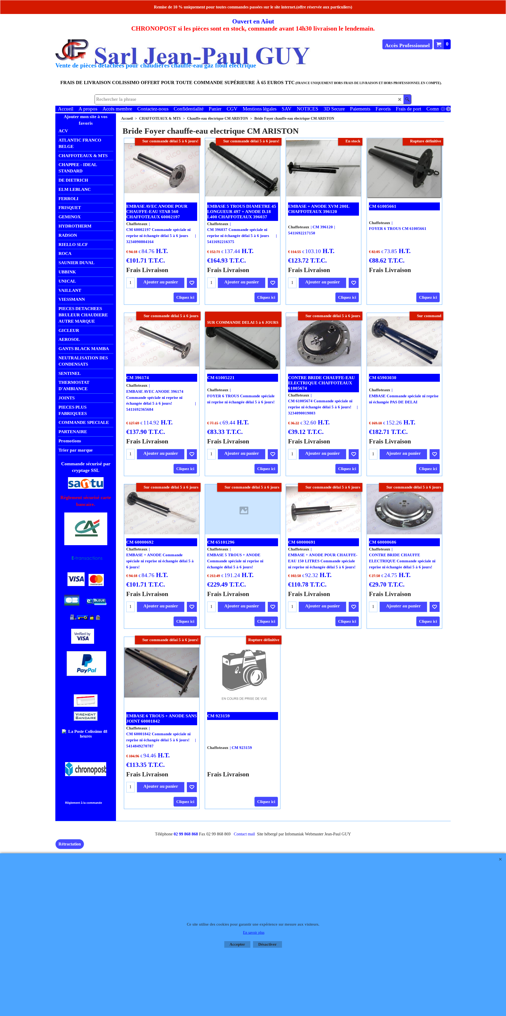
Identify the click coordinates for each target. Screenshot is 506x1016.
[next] (448, 109)
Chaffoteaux (137, 224)
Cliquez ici (185, 297)
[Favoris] (192, 283)
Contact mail (244, 834)
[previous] (443, 109)
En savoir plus (253, 933)
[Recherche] (407, 99)
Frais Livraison (147, 269)
